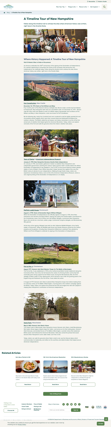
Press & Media (38, 404)
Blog (8, 12)
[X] (63, 404)
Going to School (26, 409)
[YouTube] (75, 404)
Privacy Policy (22, 424)
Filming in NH (37, 406)
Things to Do (72, 7)
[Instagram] (67, 404)
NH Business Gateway (37, 409)
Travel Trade (25, 406)
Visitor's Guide (102, 1)
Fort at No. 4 (28, 266)
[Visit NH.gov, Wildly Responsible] (87, 407)
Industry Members (27, 404)
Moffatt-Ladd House (31, 210)
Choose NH (10, 410)
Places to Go (83, 7)
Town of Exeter (29, 159)
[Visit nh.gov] (93, 407)
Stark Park (27, 323)
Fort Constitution (30, 103)
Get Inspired (94, 7)
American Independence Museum (48, 159)
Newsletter (92, 1)
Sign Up (75, 410)
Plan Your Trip (60, 7)
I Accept (100, 423)
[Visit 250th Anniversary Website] (105, 407)
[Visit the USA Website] (99, 407)
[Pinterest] (79, 404)
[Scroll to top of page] (106, 419)
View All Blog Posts (55, 394)
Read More (27, 384)
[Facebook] (71, 404)
